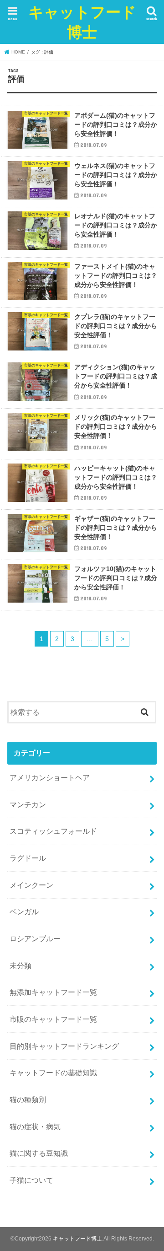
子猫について (31, 1180)
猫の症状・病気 (35, 1126)
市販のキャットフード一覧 (53, 1019)
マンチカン (28, 804)
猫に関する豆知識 (39, 1153)
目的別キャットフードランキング (64, 1046)
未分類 (20, 965)
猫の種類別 (28, 1099)
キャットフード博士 (82, 22)
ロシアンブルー (35, 938)
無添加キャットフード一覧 (53, 992)
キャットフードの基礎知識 (53, 1072)
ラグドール (28, 858)
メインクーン (31, 885)
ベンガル (24, 911)
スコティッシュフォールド (53, 831)
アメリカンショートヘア (50, 777)
